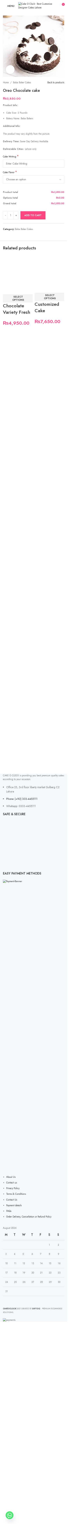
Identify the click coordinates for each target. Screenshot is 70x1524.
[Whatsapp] (9, 1515)
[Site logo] (35, 5)
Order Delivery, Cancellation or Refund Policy (28, 1216)
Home (6, 82)
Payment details (14, 1205)
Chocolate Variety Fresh (16, 309)
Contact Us (11, 1199)
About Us (11, 1177)
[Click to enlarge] (10, 69)
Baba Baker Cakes (22, 82)
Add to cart (33, 215)
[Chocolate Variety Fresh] (18, 269)
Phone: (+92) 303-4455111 (22, 799)
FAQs (8, 1211)
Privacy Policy (12, 1188)
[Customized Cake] (49, 268)
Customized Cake (47, 307)
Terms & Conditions (16, 1194)
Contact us (11, 1182)
